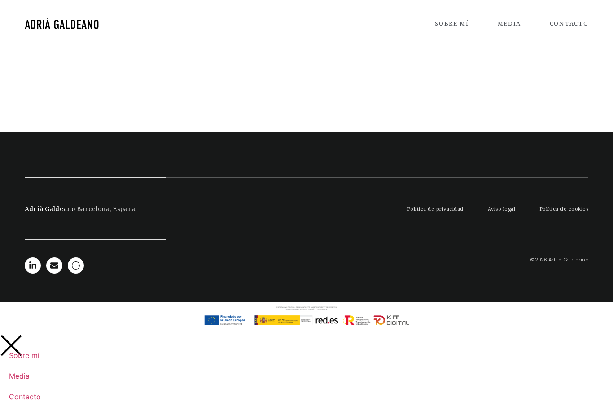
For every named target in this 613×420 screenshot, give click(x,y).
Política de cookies (564, 208)
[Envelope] (54, 265)
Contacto (569, 23)
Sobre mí (452, 23)
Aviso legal (502, 208)
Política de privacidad (435, 208)
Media (509, 23)
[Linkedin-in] (33, 265)
